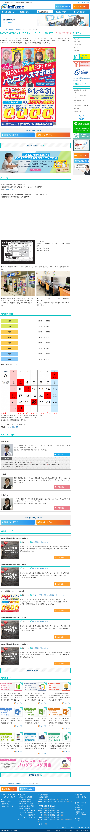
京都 (53, 813)
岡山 (53, 815)
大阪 (45, 813)
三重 (58, 810)
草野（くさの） (6, 441)
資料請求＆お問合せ (82, 161)
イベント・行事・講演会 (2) (81, 96)
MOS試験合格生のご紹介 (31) (81, 91)
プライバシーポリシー (58, 830)
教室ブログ (77, 47)
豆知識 (78, 818)
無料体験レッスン (81, 155)
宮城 (53, 799)
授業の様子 (5, 804)
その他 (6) (77, 108)
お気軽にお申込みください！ (35, 130)
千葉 (59, 801)
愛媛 (53, 817)
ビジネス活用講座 (25, 799)
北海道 (46, 797)
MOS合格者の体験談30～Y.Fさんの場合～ (14, 565)
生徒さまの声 (61, 12)
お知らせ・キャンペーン (56, 595)
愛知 (45, 810)
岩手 (49, 799)
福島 (66, 799)
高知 (58, 817)
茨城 (63, 801)
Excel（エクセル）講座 (26, 806)
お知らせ (79, 809)
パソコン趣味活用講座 (26, 813)
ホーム (2, 29)
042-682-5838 (10, 189)
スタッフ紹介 (77, 44)
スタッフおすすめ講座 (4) (81, 105)
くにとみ (4, 474)
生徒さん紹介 (80, 812)
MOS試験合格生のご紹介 (40, 542)
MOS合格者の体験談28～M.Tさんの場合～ (14, 644)
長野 (49, 806)
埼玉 (55, 801)
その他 (78, 821)
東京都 (17, 29)
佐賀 (49, 819)
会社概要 (48, 830)
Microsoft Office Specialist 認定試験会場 (81, 79)
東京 (45, 801)
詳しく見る (18, 703)
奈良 (58, 813)
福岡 (45, 819)
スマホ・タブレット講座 (27, 810)
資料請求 (63, 6)
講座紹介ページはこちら (35, 145)
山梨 (53, 806)
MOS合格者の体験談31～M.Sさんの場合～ (14, 538)
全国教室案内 (43, 12)
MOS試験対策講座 (25, 801)
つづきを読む (60, 454)
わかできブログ (80, 12)
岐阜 (49, 810)
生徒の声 (79, 795)
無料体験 (81, 6)
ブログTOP (79, 805)
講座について (80, 807)
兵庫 (49, 813)
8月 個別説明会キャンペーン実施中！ (13, 591)
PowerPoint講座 (24, 808)
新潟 (45, 806)
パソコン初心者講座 (25, 797)
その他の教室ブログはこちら (35, 670)
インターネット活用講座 (27, 815)
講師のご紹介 (6, 801)
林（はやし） (5, 495)
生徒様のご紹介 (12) (79, 111)
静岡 (53, 810)
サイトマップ (68, 830)
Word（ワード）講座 (26, 804)
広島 (58, 815)
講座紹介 (76, 50)
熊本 (58, 819)
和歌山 (63, 813)
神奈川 (50, 801)
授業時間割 (77, 42)
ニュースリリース (8, 806)
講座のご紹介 (25, 12)
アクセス (76, 39)
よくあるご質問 (84, 2)
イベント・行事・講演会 (40, 595)
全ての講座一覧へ (35, 775)
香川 (49, 817)
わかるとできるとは (9, 12)
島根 (49, 815)
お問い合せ (76, 830)
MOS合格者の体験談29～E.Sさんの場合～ (14, 617)
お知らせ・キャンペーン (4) (81, 101)
